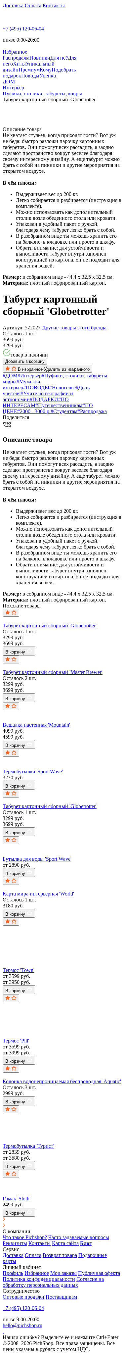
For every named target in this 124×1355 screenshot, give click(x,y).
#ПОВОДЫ (36, 387)
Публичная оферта (99, 1273)
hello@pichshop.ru (22, 1325)
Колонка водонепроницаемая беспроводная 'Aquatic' (62, 1081)
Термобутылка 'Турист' (28, 1146)
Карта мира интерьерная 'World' (38, 893)
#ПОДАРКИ (44, 399)
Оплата (33, 5)
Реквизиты (15, 1243)
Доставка (13, 5)
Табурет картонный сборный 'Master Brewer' (53, 672)
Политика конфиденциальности (39, 1279)
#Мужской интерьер (21, 384)
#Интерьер (30, 375)
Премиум (29, 70)
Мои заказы (63, 1273)
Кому (46, 70)
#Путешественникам (58, 405)
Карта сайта (65, 1243)
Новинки (39, 58)
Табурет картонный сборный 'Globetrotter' (50, 625)
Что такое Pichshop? (25, 1237)
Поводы (30, 75)
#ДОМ (10, 375)
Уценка (47, 75)
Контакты (54, 5)
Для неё (59, 58)
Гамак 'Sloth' (16, 1198)
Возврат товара (60, 1255)
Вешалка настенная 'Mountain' (36, 725)
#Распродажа (92, 411)
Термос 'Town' (18, 970)
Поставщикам (61, 1297)
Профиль (13, 1273)
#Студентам (64, 411)
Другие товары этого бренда (74, 327)
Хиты (19, 64)
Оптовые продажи (23, 1297)
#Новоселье (62, 387)
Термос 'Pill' (16, 1040)
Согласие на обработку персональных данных (53, 1282)
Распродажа (16, 58)
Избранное (36, 1273)
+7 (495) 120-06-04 (23, 28)
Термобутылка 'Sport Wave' (33, 771)
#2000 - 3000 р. (34, 411)
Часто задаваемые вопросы (78, 1237)
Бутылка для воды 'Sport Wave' (37, 859)
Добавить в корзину (25, 361)
